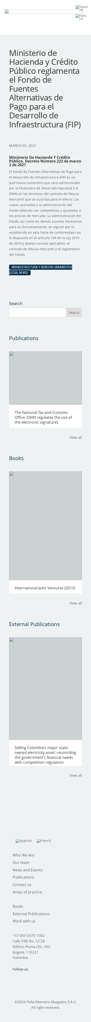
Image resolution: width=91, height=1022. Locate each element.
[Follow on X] (26, 978)
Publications (23, 877)
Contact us (22, 884)
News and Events (27, 870)
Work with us (24, 921)
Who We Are (23, 855)
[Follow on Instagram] (38, 978)
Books (18, 906)
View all (76, 437)
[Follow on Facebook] (14, 978)
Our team (21, 862)
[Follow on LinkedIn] (51, 978)
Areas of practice (27, 892)
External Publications (31, 913)
